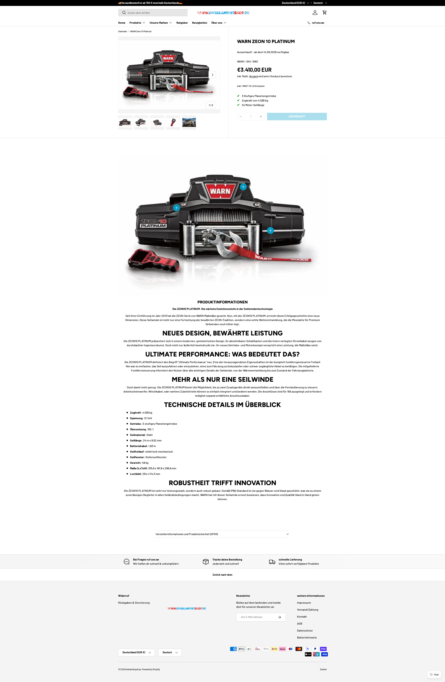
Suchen (323, 669)
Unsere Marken (159, 22)
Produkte (135, 22)
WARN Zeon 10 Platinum (141, 31)
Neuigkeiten (199, 22)
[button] (325, 12)
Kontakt (302, 616)
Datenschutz (305, 630)
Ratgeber (182, 22)
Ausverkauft (297, 116)
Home (121, 22)
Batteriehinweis (307, 637)
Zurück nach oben (222, 574)
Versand (253, 76)
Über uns (216, 22)
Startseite (122, 31)
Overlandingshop (133, 669)
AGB (299, 623)
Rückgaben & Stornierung (134, 602)
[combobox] (153, 12)
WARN (240, 61)
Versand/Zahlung (307, 609)
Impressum (304, 602)
